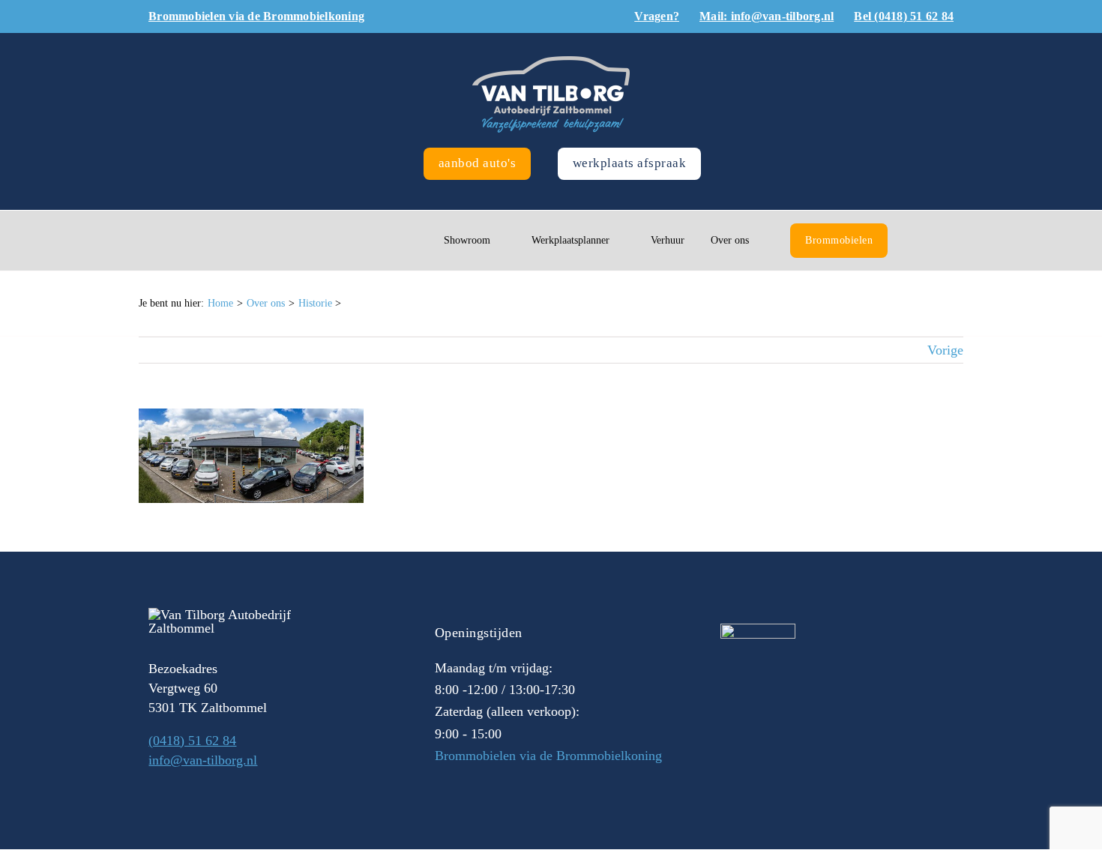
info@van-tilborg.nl (202, 760)
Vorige (945, 350)
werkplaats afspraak (630, 163)
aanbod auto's (478, 163)
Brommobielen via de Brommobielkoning (548, 755)
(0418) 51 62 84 (192, 740)
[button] (918, 241)
